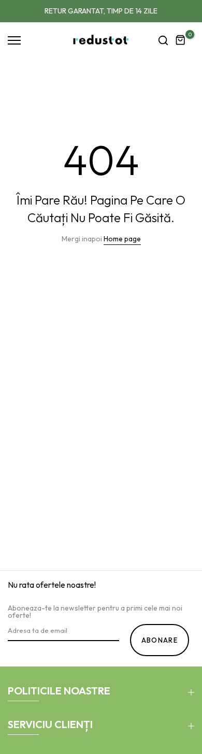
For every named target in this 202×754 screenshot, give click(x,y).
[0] (180, 40)
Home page (122, 238)
